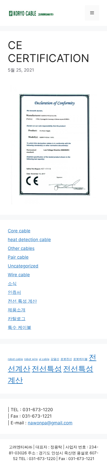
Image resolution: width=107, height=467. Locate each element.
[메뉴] (92, 13)
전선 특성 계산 (22, 301)
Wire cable (19, 274)
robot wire (31, 359)
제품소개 (16, 309)
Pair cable (18, 257)
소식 (12, 283)
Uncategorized (23, 266)
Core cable (19, 230)
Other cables (21, 248)
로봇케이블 (80, 359)
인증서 (14, 292)
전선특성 (47, 368)
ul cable (44, 359)
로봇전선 (66, 359)
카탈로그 (16, 318)
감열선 (55, 359)
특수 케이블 (19, 327)
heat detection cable (29, 239)
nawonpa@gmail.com (50, 422)
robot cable (15, 359)
